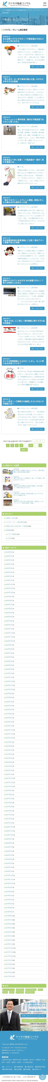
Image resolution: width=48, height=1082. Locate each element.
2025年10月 (9, 592)
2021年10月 (9, 786)
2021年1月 (8, 823)
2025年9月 (8, 596)
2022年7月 (8, 750)
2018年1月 (8, 944)
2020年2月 (8, 867)
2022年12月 (9, 730)
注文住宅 (19, 992)
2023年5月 (8, 709)
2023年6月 (8, 705)
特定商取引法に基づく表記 (12, 1077)
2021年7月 (8, 798)
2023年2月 (8, 722)
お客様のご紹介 (10, 518)
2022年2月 (8, 770)
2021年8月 (8, 794)
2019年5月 (8, 904)
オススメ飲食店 (12, 534)
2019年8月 (8, 891)
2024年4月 (8, 665)
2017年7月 (8, 968)
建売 (40, 989)
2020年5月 (8, 855)
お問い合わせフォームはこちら (33, 1016)
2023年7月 (8, 701)
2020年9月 (8, 839)
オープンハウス (8, 989)
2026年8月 (8, 552)
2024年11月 (9, 637)
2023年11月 (9, 685)
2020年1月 (8, 871)
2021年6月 (8, 802)
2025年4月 (8, 617)
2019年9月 (8, 887)
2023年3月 (8, 718)
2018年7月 (8, 920)
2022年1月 (8, 774)
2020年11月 (9, 831)
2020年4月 (8, 859)
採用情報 (28, 1069)
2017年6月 (8, 972)
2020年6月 (8, 851)
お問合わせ (37, 1069)
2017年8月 (8, 964)
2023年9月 (8, 693)
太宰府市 (20, 989)
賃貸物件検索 (41, 1067)
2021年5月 (8, 806)
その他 (9, 538)
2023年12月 (9, 681)
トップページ (8, 1067)
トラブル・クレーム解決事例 (14, 522)
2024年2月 (8, 673)
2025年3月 (8, 621)
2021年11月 (9, 782)
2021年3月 (8, 815)
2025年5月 (8, 613)
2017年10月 (9, 956)
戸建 (5, 992)
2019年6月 (8, 900)
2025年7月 (8, 604)
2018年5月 (8, 928)
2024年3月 (8, 669)
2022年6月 (8, 754)
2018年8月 (8, 916)
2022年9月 (8, 742)
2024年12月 (9, 633)
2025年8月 (8, 600)
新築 (11, 992)
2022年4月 (8, 762)
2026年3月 (8, 572)
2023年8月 (8, 697)
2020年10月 (9, 835)
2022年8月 (8, 746)
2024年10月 (9, 641)
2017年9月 (8, 960)
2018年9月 (8, 912)
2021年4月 (8, 811)
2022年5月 (8, 758)
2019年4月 (8, 907)
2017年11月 (9, 952)
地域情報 (8, 530)
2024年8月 (8, 649)
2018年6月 (8, 924)
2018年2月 (8, 940)
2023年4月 (8, 714)
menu (45, 5)
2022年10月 (9, 738)
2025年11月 (9, 588)
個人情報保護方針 (30, 1077)
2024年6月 (8, 657)
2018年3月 (8, 936)
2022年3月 (8, 766)
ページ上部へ (43, 1077)
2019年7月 (8, 895)
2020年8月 (8, 843)
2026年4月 (8, 568)
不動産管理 (19, 1067)
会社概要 (19, 1069)
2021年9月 (8, 790)
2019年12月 (9, 875)
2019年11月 (9, 879)
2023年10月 (9, 689)
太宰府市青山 (31, 989)
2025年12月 (9, 584)
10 (31, 445)
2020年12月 (9, 827)
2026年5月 (8, 564)
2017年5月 (8, 976)
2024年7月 (8, 653)
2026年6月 (8, 560)
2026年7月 (8, 556)
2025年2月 (8, 625)
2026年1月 (8, 580)
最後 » (24, 449)
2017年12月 (9, 948)
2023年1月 (8, 726)
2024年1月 (8, 677)
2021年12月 (9, 778)
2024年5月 (8, 661)
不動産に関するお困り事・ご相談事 (16, 526)
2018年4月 (8, 932)
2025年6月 (8, 608)
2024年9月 (8, 645)
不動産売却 (29, 1067)
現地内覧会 (30, 992)
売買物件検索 (8, 1069)
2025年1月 (8, 629)
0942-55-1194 (37, 1010)
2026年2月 (8, 576)
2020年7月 (8, 847)
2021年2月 (8, 819)
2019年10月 (9, 883)
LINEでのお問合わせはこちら (34, 1021)
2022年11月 (9, 734)
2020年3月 (8, 863)
